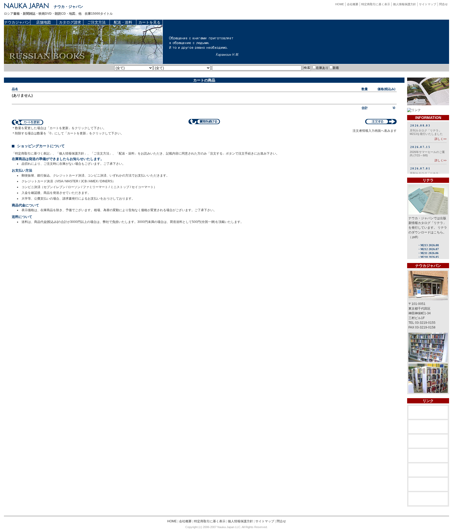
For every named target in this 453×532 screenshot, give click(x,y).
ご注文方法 (96, 22)
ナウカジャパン (17, 22)
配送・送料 (123, 22)
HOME (339, 4)
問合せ (443, 4)
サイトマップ (427, 4)
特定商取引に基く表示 (375, 4)
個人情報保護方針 (404, 4)
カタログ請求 (70, 22)
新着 (336, 68)
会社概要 (352, 4)
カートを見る (149, 22)
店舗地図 (43, 22)
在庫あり (322, 68)
